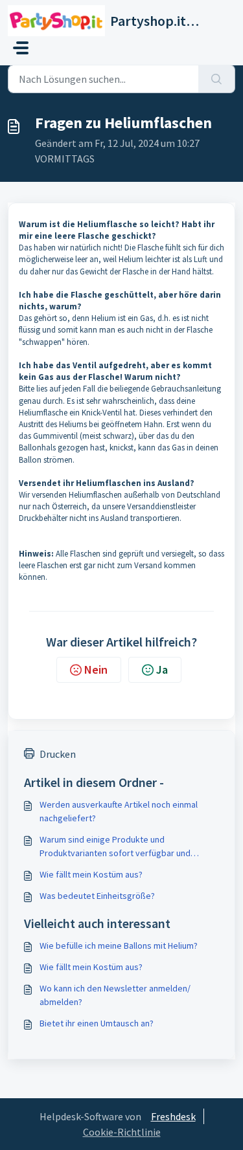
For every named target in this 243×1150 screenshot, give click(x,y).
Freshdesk (173, 1116)
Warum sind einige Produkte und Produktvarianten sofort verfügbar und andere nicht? (115, 847)
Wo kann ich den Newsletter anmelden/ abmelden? (115, 995)
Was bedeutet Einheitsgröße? (97, 895)
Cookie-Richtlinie (122, 1131)
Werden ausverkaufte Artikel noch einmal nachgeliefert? (119, 811)
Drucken (58, 753)
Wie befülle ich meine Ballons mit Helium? (119, 945)
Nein (96, 669)
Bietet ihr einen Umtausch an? (97, 1023)
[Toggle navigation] (21, 48)
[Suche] (216, 79)
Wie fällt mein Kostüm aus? (91, 874)
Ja (162, 669)
